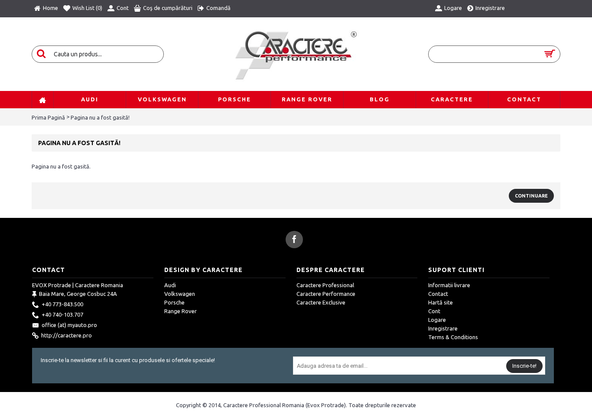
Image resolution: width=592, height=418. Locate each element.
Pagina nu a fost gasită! (100, 117)
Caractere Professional (325, 285)
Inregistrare (443, 328)
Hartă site (440, 302)
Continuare (531, 195)
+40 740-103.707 (62, 314)
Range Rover (180, 311)
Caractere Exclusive (320, 302)
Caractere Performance (325, 294)
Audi (170, 285)
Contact (438, 294)
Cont (434, 311)
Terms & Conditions (453, 337)
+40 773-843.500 (62, 304)
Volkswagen (179, 294)
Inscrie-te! (524, 366)
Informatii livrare (449, 285)
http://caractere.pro (66, 335)
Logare (437, 320)
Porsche (174, 302)
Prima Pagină (48, 117)
